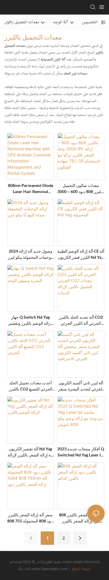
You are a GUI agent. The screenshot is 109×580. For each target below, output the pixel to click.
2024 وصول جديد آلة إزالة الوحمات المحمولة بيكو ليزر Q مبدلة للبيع (30, 254)
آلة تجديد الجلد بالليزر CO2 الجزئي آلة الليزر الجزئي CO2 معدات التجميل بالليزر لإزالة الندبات (80, 320)
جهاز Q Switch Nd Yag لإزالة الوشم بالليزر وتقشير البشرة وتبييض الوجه (30, 320)
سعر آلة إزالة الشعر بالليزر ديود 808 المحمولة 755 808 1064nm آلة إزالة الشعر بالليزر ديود (30, 518)
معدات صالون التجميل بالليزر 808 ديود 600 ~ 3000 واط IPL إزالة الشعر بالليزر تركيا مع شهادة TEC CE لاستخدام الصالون (80, 188)
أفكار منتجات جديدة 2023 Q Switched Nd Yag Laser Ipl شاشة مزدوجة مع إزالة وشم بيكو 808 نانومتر (80, 452)
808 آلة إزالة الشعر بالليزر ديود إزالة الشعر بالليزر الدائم (81, 518)
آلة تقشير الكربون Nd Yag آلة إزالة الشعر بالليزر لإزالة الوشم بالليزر (30, 452)
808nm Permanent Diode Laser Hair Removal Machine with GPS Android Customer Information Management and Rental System (30, 188)
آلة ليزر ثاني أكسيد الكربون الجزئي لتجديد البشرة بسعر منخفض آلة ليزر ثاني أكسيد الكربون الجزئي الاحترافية (80, 386)
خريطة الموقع (81, 569)
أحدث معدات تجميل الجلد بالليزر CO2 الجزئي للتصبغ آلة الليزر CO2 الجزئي (30, 386)
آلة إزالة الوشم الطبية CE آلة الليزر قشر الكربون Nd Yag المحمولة (80, 254)
